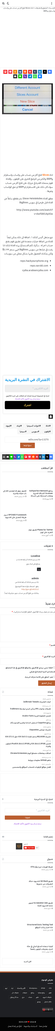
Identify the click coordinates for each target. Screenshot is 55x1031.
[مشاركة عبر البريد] (15, 76)
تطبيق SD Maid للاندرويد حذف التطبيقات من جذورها (41, 882)
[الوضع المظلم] (8, 4)
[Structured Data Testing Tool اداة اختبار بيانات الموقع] (12, 933)
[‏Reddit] (25, 72)
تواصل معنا (43, 1026)
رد (39, 569)
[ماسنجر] (40, 76)
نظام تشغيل (48, 1002)
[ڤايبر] (25, 76)
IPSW (43, 988)
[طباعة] (4, 457)
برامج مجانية (41, 993)
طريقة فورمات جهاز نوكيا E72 (42, 867)
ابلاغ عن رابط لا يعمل (15, 1026)
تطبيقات (24, 993)
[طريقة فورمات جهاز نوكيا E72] (12, 872)
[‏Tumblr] (35, 72)
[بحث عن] (3, 4)
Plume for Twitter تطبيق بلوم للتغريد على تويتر (41, 531)
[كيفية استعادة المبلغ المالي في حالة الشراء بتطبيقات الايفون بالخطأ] (12, 950)
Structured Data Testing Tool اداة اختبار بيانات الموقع (40, 926)
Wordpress (33, 988)
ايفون (46, 431)
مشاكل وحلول (14, 997)
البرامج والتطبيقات (41, 8)
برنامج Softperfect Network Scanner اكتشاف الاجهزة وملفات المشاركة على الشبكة (41, 493)
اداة (47, 425)
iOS (50, 988)
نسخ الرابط (27, 445)
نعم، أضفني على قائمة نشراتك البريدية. (39, 677)
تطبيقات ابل (15, 993)
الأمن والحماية (21, 988)
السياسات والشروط (30, 1026)
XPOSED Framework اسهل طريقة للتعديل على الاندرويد (15, 516)
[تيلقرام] (30, 76)
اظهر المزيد (27, 961)
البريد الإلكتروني (48, 656)
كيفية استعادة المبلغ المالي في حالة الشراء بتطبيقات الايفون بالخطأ (40, 948)
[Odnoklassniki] (15, 72)
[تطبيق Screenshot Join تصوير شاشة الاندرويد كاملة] (12, 911)
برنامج (32, 993)
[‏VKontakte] (20, 72)
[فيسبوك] (50, 72)
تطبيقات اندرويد (47, 997)
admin (35, 578)
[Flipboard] (5, 72)
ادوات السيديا (33, 425)
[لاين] (20, 76)
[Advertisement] (27, 145)
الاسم (52, 645)
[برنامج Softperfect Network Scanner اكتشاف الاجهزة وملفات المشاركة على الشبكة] (41, 481)
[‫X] (45, 72)
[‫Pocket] (10, 72)
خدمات (30, 997)
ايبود (8, 425)
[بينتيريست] (30, 72)
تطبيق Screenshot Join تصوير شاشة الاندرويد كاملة (41, 904)
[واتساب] (35, 76)
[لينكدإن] (40, 72)
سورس (35, 431)
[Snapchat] (27, 416)
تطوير (37, 997)
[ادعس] (27, 3)
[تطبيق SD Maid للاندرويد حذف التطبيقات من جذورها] (12, 890)
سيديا (22, 431)
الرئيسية (52, 8)
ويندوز (38, 1002)
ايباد (18, 425)
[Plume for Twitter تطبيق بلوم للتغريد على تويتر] (41, 515)
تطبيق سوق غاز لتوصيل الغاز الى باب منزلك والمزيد (14, 492)
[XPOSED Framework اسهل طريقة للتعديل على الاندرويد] (14, 507)
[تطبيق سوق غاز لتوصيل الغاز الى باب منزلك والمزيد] (14, 481)
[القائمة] (51, 4)
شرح (23, 997)
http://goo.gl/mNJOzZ (30, 589)
